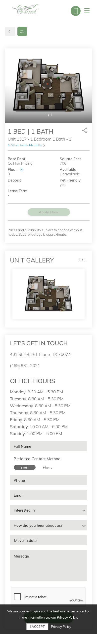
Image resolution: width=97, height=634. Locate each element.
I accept (37, 627)
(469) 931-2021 (25, 365)
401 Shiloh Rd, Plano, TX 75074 (40, 354)
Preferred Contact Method (37, 458)
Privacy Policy (61, 627)
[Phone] (76, 11)
